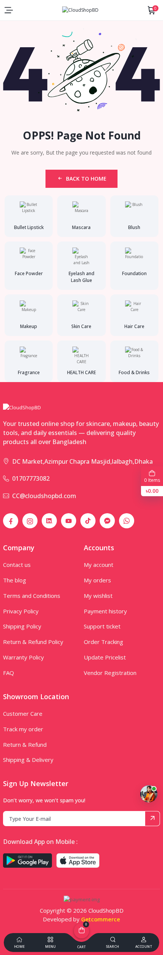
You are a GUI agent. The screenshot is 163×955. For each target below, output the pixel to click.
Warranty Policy (23, 657)
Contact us (17, 564)
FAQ (8, 672)
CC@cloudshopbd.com (44, 496)
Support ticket (102, 626)
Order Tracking (103, 641)
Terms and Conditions (31, 595)
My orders (97, 580)
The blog (14, 580)
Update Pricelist (105, 657)
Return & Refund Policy (33, 641)
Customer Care (22, 713)
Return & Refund (25, 744)
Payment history (105, 611)
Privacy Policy (21, 611)
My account (98, 564)
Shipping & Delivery (28, 759)
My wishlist (98, 595)
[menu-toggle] (9, 10)
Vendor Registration (110, 672)
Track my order (23, 729)
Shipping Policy (22, 626)
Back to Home (86, 178)
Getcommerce (100, 919)
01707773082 (31, 478)
